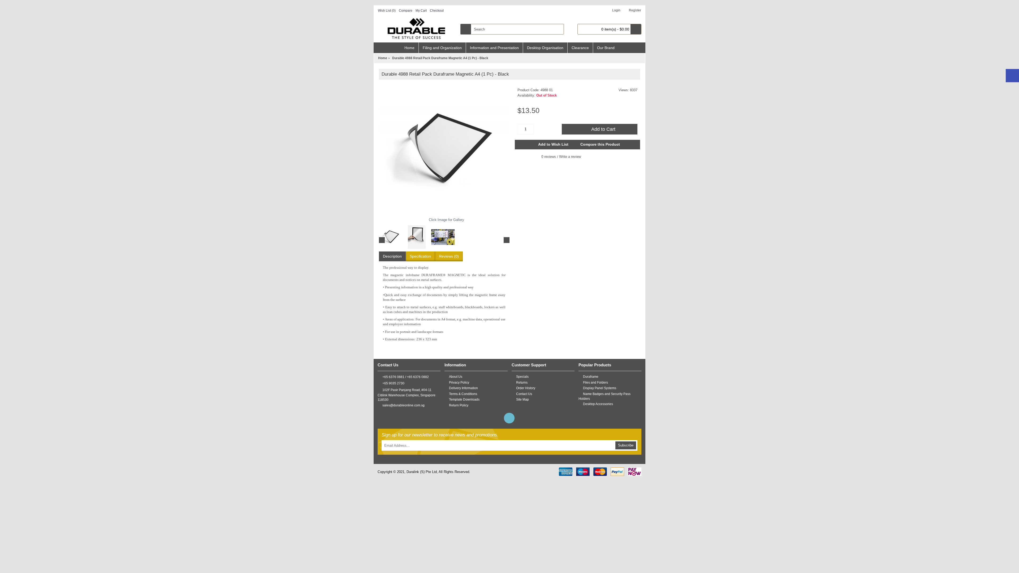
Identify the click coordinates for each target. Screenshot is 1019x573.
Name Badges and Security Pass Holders (604, 396)
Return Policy (458, 405)
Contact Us (524, 394)
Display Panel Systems (599, 388)
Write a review (570, 157)
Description (392, 256)
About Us (455, 377)
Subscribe (625, 445)
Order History (525, 388)
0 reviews (548, 157)
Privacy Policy (459, 382)
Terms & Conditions (463, 394)
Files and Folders (595, 382)
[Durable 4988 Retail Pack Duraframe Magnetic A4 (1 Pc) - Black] (444, 150)
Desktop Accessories (598, 404)
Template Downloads (464, 399)
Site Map (522, 399)
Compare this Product (600, 144)
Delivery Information (463, 388)
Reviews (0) (449, 256)
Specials (522, 377)
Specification (420, 256)
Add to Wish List (553, 144)
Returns (522, 382)
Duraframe (590, 377)
